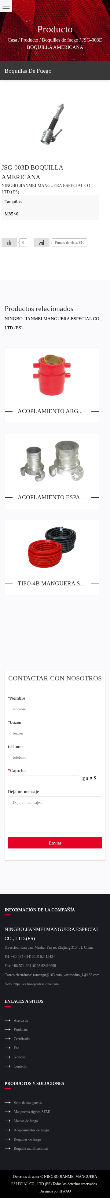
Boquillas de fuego (60, 39)
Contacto (20, 1066)
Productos (21, 1029)
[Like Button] (9, 242)
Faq (16, 1048)
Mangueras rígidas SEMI (32, 1111)
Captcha (17, 770)
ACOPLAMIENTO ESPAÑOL (55, 496)
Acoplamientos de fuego (31, 1130)
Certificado (22, 1038)
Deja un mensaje (23, 791)
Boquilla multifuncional (31, 1148)
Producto (29, 39)
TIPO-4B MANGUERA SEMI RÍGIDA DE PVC (58, 583)
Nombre (16, 698)
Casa (12, 39)
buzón (14, 722)
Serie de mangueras (28, 1102)
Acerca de (21, 1020)
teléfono (15, 746)
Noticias (20, 1057)
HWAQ (65, 1191)
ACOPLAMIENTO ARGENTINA (58, 410)
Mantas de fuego (26, 1121)
